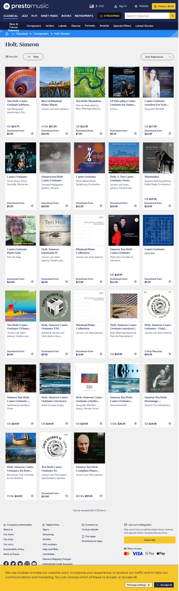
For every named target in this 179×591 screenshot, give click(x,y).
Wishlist (143, 6)
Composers (34, 26)
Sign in (123, 6)
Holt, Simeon (62, 33)
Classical (10, 16)
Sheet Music (49, 16)
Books (66, 16)
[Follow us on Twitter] (13, 563)
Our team (8, 534)
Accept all (166, 584)
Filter (36, 56)
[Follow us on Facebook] (6, 563)
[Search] (172, 16)
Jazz (25, 16)
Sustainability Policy (13, 549)
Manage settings (136, 584)
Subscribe (149, 540)
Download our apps (92, 541)
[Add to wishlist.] (32, 133)
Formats (90, 25)
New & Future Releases (13, 27)
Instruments (84, 16)
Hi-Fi (34, 16)
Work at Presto (11, 554)
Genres (76, 26)
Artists (50, 26)
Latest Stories (144, 26)
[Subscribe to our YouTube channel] (34, 563)
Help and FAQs (50, 549)
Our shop (8, 539)
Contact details (90, 529)
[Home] (7, 33)
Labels (63, 26)
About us (8, 529)
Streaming (112, 16)
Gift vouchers (50, 544)
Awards (104, 25)
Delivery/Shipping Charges (57, 559)
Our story (8, 544)
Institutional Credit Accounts (58, 563)
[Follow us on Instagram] (27, 563)
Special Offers (122, 26)
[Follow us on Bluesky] (20, 563)
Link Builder (49, 554)
